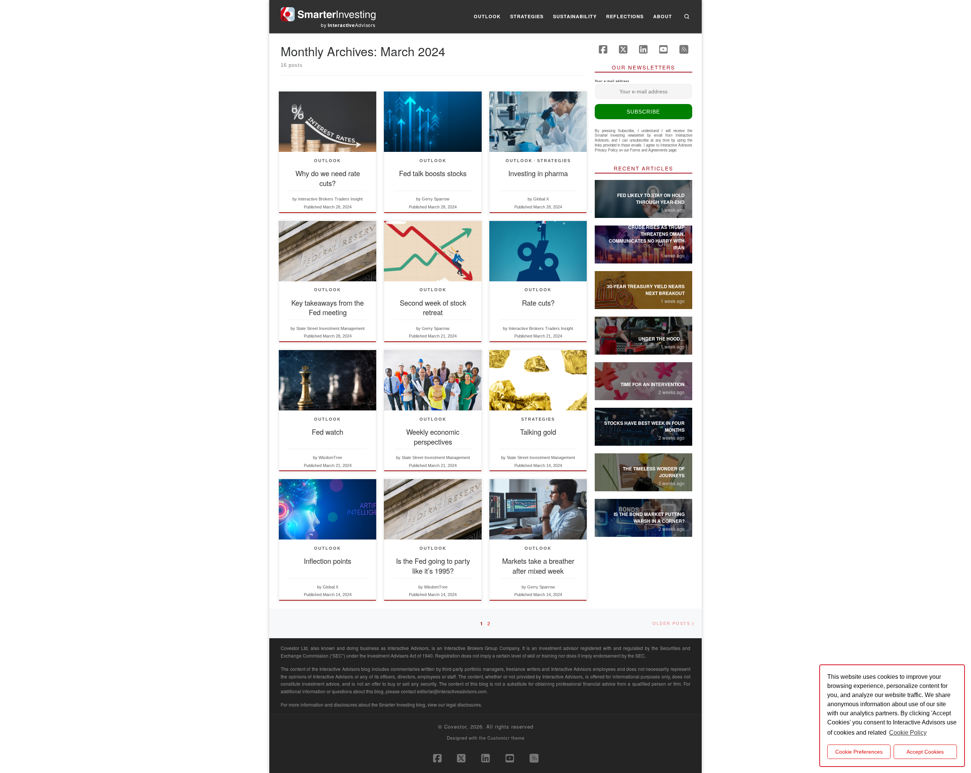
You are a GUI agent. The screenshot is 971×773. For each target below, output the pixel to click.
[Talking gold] (538, 380)
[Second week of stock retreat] (432, 251)
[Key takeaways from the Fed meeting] (327, 251)
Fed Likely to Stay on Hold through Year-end (651, 198)
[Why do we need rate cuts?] (327, 121)
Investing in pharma (538, 173)
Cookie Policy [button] (908, 732)
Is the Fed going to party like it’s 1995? (433, 566)
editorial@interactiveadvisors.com (452, 691)
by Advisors (348, 25)
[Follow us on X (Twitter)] (623, 49)
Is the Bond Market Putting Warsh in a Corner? (649, 517)
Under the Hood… (661, 338)
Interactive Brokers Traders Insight (330, 199)
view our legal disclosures (454, 704)
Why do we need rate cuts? (327, 178)
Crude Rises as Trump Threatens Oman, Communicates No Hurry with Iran (647, 237)
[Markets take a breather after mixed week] (538, 509)
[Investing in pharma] (538, 121)
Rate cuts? (538, 303)
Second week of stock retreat (433, 307)
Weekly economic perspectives (432, 436)
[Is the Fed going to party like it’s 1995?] (432, 509)
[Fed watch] (327, 380)
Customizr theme (506, 738)
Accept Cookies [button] (925, 752)
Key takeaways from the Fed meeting (327, 307)
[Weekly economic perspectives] (432, 380)
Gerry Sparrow (435, 199)
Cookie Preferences (859, 752)
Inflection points (327, 561)
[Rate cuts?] (538, 251)
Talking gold (538, 432)
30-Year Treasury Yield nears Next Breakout (646, 290)
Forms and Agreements (649, 150)
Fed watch (327, 432)
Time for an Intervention (653, 384)
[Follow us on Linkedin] (643, 49)
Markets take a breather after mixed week (538, 566)
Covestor (455, 726)
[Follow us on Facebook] (603, 49)
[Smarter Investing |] (328, 12)
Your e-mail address (612, 81)
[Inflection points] (327, 509)
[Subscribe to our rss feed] (684, 49)
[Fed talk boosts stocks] (432, 121)
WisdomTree (330, 457)
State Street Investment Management (330, 328)
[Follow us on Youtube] (663, 49)
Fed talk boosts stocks (433, 173)
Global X (541, 199)
